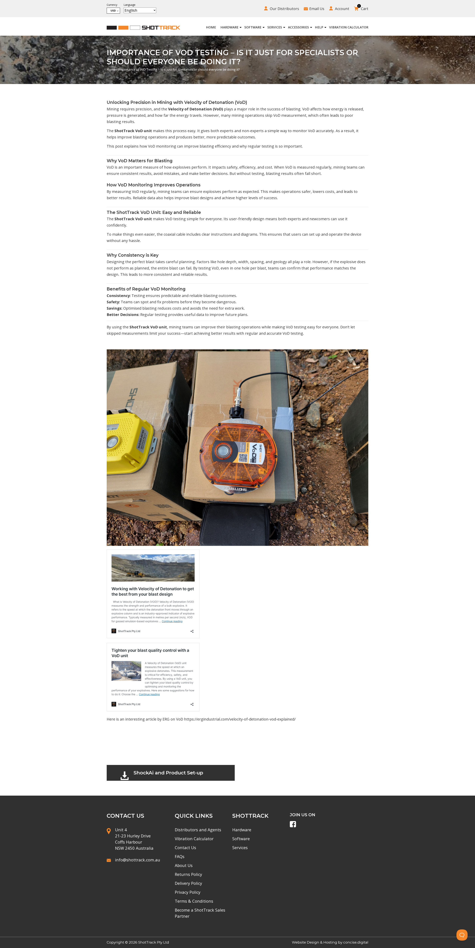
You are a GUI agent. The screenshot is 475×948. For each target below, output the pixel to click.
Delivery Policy (188, 883)
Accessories (298, 27)
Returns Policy (188, 874)
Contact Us (185, 847)
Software (252, 27)
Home (211, 27)
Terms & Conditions (194, 901)
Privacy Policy (187, 892)
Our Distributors (284, 8)
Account (342, 8)
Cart (363, 8)
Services (274, 27)
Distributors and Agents (198, 829)
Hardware (229, 27)
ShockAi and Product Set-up (168, 773)
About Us (184, 865)
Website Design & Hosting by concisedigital (330, 942)
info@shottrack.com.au (137, 860)
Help (319, 27)
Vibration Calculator (348, 27)
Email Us (316, 8)
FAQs (179, 856)
